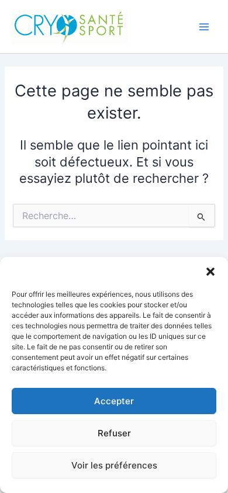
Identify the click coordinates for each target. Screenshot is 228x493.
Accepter (114, 401)
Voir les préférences (114, 465)
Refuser (114, 433)
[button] (210, 271)
